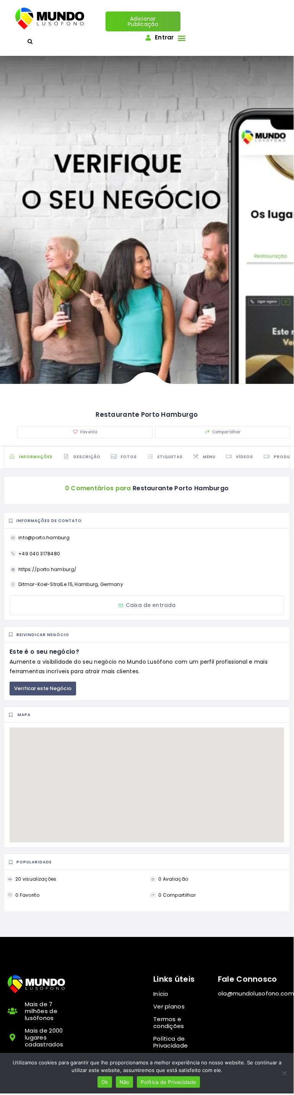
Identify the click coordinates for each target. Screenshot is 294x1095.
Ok (104, 1082)
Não (125, 1082)
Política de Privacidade (168, 1082)
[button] (181, 37)
